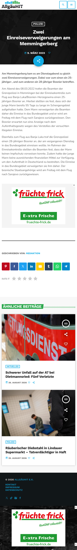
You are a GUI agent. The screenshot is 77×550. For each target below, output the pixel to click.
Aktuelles (13, 366)
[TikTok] (11, 498)
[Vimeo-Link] (12, 5)
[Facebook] (20, 498)
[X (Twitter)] (6, 498)
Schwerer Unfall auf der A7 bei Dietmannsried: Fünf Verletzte (30, 374)
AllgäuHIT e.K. (24, 479)
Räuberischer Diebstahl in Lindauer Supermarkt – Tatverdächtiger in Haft (36, 450)
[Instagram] (15, 498)
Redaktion (33, 253)
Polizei (38, 24)
